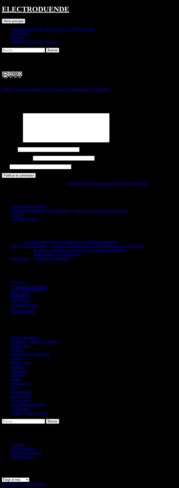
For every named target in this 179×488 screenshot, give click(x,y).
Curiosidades (29, 287)
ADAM (17, 215)
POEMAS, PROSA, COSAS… (35, 42)
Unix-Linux (23, 310)
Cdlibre (16, 358)
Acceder (17, 444)
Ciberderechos (19, 282)
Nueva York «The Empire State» (58, 254)
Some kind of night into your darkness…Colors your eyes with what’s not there (69, 211)
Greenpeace (20, 409)
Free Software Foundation (30, 354)
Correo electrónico (17, 158)
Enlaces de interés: (24, 337)
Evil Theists (20, 259)
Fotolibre (17, 367)
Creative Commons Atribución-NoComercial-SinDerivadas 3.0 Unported (55, 89)
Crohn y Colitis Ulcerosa (29, 413)
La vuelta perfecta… (26, 219)
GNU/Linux (20, 346)
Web (5, 167)
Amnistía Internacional (28, 405)
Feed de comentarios (26, 453)
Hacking (20, 294)
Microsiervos (20, 384)
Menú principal (13, 21)
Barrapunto (19, 371)
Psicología (20, 300)
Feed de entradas (23, 449)
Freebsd (17, 350)
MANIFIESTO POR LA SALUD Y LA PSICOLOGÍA (53, 29)
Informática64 (21, 392)
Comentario (12, 141)
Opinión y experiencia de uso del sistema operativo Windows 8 (98, 246)
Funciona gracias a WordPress (24, 484)
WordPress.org (22, 457)
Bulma (16, 379)
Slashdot (17, 375)
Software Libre (24, 305)
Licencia (17, 38)
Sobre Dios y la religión (51, 259)
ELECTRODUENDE (35, 9)
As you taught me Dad (28, 206)
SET (14, 388)
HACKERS (20, 33)
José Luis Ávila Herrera (28, 246)
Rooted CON (21, 396)
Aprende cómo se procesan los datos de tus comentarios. (107, 184)
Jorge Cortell (20, 400)
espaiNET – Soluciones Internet (34, 342)
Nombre (9, 149)
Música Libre (21, 363)
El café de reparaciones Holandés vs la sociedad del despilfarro (71, 242)
